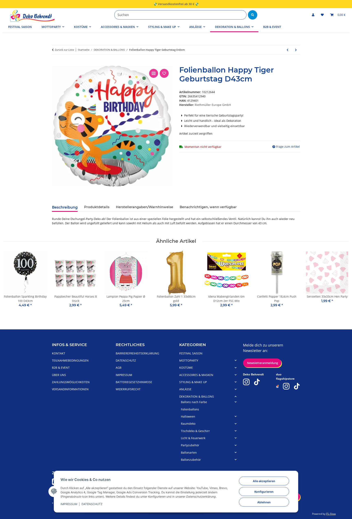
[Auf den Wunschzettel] (164, 73)
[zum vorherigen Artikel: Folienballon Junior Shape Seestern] (287, 49)
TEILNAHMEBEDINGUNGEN (70, 360)
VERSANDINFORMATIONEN (70, 389)
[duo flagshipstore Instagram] (286, 386)
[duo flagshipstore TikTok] (297, 386)
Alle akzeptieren (264, 481)
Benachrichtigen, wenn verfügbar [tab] (208, 207)
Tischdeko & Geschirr (195, 431)
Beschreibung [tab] (65, 207)
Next (342, 282)
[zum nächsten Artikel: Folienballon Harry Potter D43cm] (296, 49)
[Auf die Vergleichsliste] (153, 73)
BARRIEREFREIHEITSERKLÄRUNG (137, 353)
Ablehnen (264, 502)
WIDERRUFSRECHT (128, 389)
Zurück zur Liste (64, 50)
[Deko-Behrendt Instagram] (246, 382)
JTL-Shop (331, 514)
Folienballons (190, 409)
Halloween (188, 416)
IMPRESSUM (68, 504)
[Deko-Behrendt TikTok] (257, 382)
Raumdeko (188, 424)
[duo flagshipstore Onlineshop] (277, 386)
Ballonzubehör (191, 460)
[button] (313, 15)
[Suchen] (252, 15)
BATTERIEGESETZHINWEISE (134, 382)
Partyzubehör (190, 445)
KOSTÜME (186, 367)
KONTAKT (58, 353)
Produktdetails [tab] (96, 207)
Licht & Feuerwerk (193, 438)
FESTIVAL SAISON (190, 353)
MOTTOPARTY (188, 360)
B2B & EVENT (272, 27)
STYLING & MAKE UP (193, 382)
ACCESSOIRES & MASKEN (196, 375)
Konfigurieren (264, 491)
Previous (10, 282)
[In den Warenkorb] (55, 63)
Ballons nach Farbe (194, 402)
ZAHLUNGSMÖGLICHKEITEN (71, 382)
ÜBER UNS (59, 375)
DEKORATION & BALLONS (196, 396)
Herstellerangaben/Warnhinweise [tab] (144, 207)
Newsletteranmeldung (262, 363)
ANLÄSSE (185, 389)
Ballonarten (189, 452)
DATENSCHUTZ (91, 504)
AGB (118, 367)
